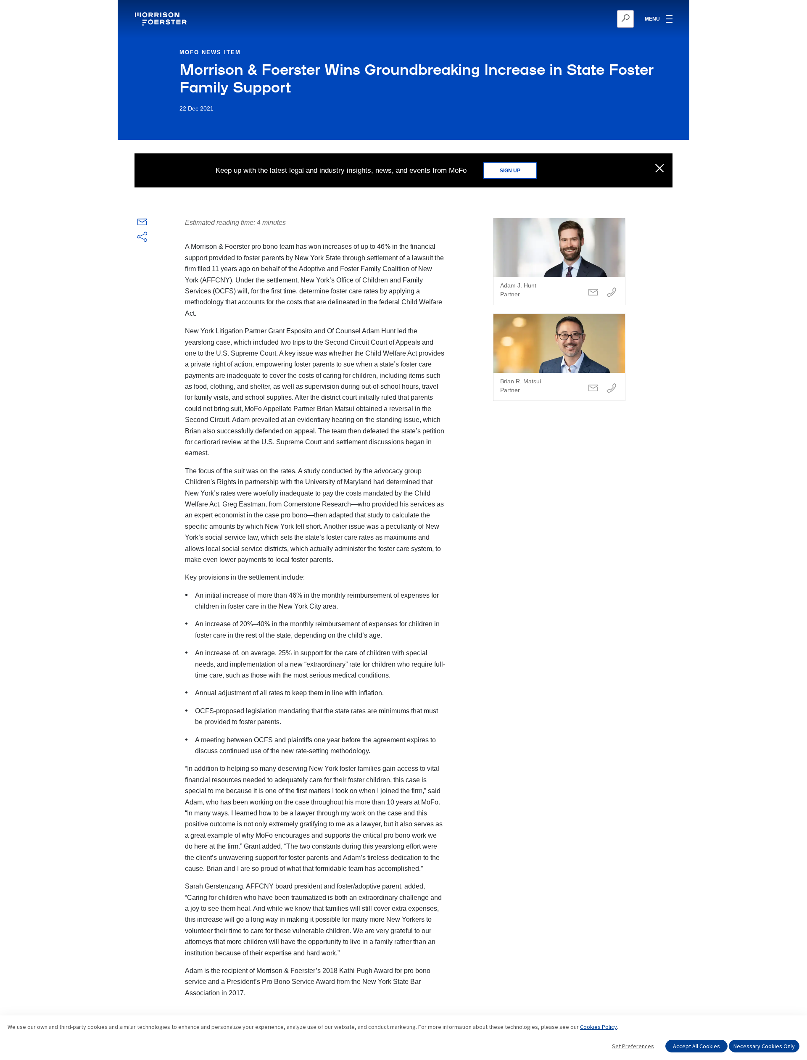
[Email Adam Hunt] (593, 292)
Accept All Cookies (696, 1046)
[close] (659, 169)
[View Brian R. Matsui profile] (559, 357)
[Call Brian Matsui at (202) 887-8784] (612, 388)
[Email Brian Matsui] (593, 388)
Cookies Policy (598, 1027)
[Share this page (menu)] (142, 237)
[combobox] (584, 19)
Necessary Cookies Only (764, 1046)
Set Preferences (633, 1046)
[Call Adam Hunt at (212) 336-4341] (612, 292)
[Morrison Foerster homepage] (162, 19)
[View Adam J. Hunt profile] (559, 261)
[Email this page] (142, 223)
